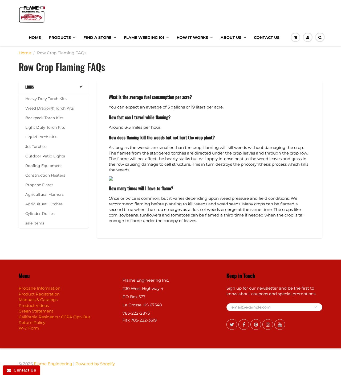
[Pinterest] (255, 324)
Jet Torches (35, 146)
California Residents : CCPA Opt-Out (54, 316)
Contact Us (266, 37)
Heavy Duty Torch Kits (46, 98)
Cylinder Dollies (40, 213)
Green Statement (36, 311)
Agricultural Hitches (44, 204)
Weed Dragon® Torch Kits (49, 108)
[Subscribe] (316, 307)
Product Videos (34, 305)
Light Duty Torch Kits (45, 127)
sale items (34, 223)
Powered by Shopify (95, 363)
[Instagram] (267, 324)
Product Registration (39, 294)
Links (29, 87)
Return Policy (32, 322)
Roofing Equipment (43, 165)
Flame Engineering (53, 363)
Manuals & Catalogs (38, 299)
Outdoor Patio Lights (45, 156)
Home (35, 37)
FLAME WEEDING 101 (144, 37)
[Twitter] (231, 324)
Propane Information (39, 288)
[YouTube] (279, 324)
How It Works (192, 37)
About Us (231, 37)
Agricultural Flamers (44, 194)
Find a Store (97, 37)
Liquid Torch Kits (40, 137)
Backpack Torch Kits (44, 117)
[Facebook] (243, 324)
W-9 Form (29, 328)
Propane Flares (39, 184)
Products (60, 37)
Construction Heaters (45, 175)
